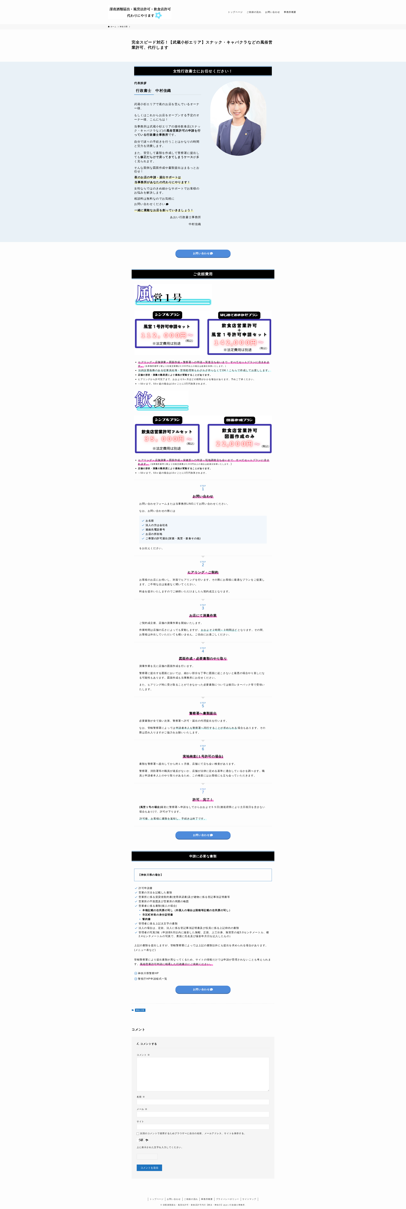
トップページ (157, 1199)
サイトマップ (249, 1199)
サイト (140, 1121)
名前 (141, 1097)
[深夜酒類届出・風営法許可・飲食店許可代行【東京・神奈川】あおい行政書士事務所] (139, 12)
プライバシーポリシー (227, 1199)
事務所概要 (207, 1199)
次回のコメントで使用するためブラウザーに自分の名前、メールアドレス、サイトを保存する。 (193, 1133)
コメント (143, 1055)
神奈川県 (140, 1010)
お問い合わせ (174, 1199)
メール (142, 1109)
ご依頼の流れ (191, 1199)
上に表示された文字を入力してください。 (160, 1147)
